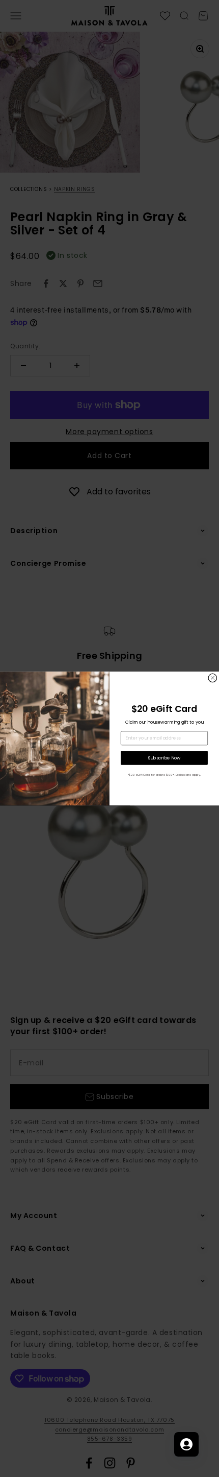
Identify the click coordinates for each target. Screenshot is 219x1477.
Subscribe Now (164, 757)
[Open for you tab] (186, 1444)
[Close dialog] (212, 678)
